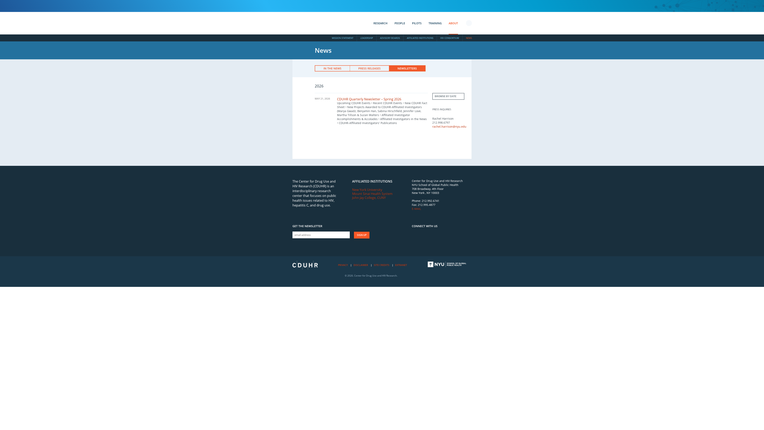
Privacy (343, 265)
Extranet (401, 265)
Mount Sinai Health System (372, 194)
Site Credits (381, 265)
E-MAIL (416, 209)
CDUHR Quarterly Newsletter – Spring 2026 (369, 99)
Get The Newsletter (307, 226)
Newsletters (407, 68)
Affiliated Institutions (420, 37)
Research (380, 23)
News (469, 37)
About (453, 23)
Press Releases (369, 68)
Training (435, 23)
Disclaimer (361, 265)
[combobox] (448, 96)
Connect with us (425, 226)
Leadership (366, 37)
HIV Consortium (449, 37)
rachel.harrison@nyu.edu (449, 126)
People (400, 23)
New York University (367, 190)
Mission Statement (342, 37)
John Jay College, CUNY (369, 197)
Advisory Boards (390, 37)
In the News (332, 68)
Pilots (417, 23)
